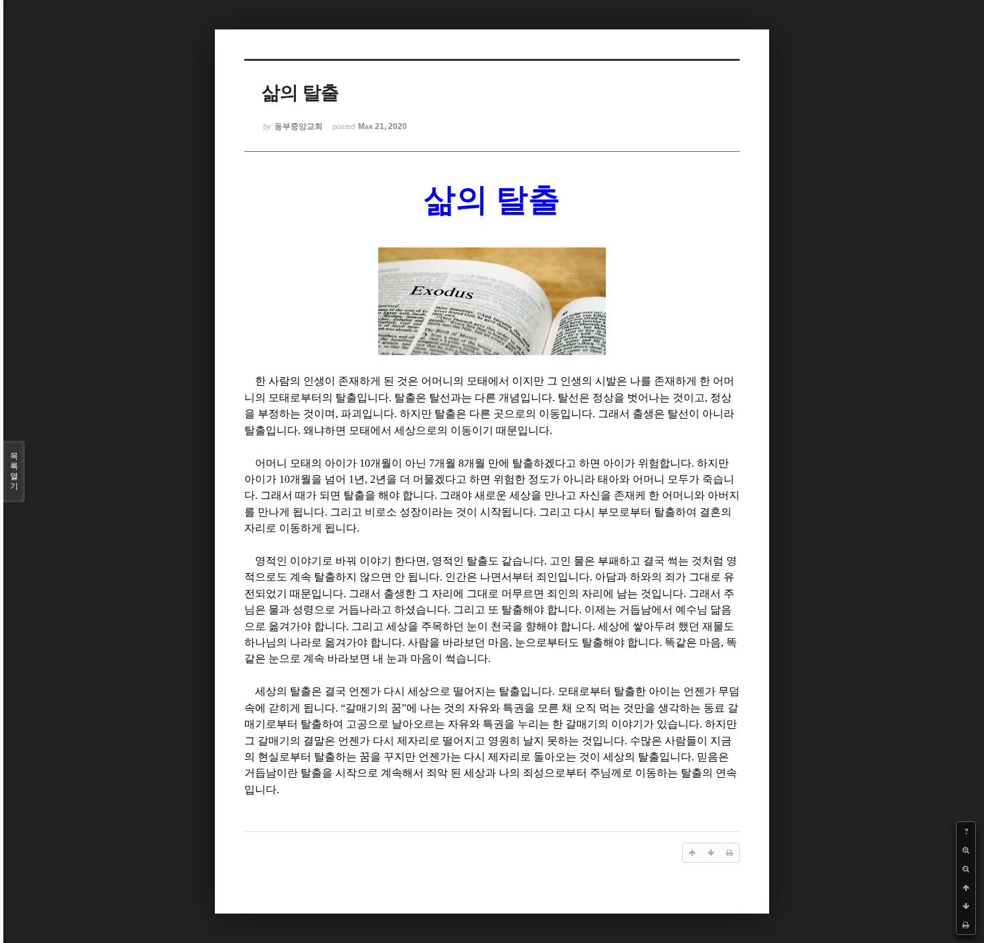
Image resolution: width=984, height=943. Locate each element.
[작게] (966, 868)
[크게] (966, 850)
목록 (14, 471)
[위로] (966, 887)
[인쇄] (966, 925)
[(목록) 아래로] (966, 906)
